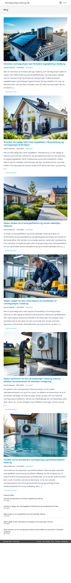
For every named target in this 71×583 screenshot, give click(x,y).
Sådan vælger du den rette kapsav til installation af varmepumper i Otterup (28, 522)
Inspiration (29, 68)
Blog (52, 541)
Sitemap (57, 541)
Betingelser (64, 541)
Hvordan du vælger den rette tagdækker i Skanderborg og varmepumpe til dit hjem (31, 506)
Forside (39, 541)
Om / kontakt (46, 541)
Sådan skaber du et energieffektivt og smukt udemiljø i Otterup (24, 514)
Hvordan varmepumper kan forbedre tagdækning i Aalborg (23, 499)
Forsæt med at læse (10, 92)
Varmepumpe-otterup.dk (17, 2)
